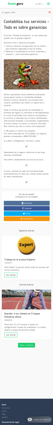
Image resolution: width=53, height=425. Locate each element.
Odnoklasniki (27, 219)
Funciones (6, 408)
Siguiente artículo (26, 230)
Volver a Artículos (26, 345)
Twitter (28, 213)
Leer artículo (11, 275)
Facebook (28, 208)
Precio (4, 411)
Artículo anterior (26, 284)
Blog (3, 414)
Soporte (5, 417)
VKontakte (28, 203)
